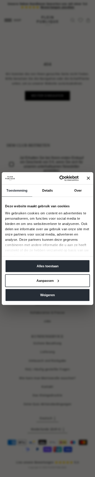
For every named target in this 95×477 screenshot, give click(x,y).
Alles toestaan (48, 266)
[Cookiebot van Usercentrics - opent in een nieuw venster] (60, 178)
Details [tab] (47, 190)
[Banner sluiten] (88, 178)
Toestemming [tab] (16, 190)
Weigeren (47, 295)
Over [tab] (78, 190)
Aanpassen (45, 280)
